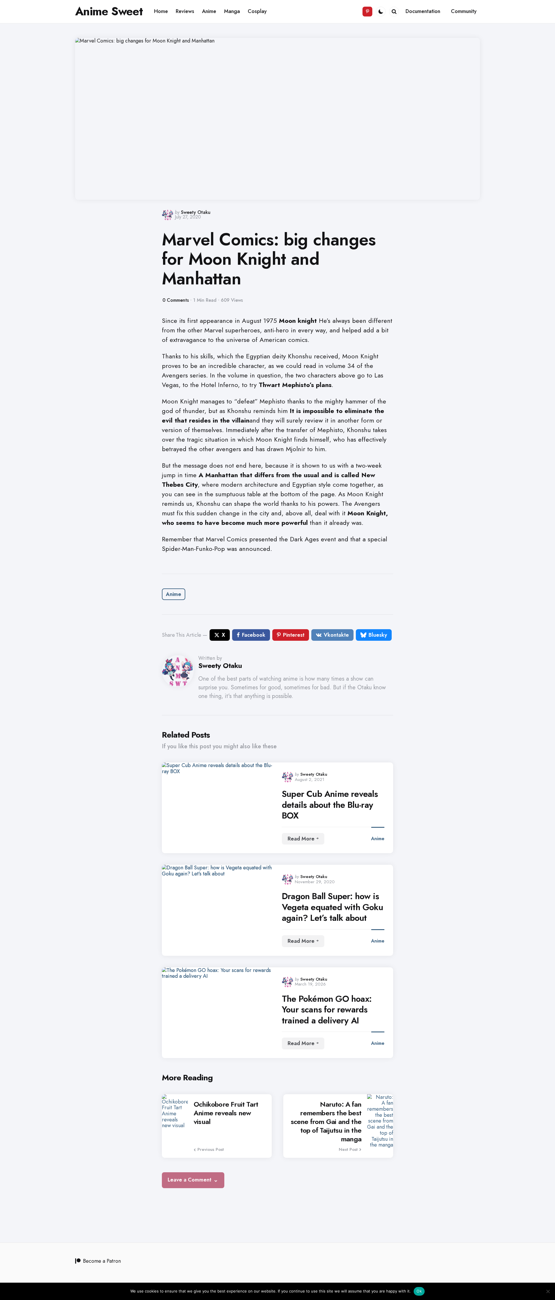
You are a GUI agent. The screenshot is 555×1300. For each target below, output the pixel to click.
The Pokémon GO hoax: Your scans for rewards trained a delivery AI (326, 1009)
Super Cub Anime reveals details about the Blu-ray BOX (330, 804)
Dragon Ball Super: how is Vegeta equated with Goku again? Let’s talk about (332, 907)
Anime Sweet (109, 11)
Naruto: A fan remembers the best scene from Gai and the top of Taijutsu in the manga (326, 1121)
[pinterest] (367, 11)
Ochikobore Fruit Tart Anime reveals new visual (226, 1113)
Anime (173, 594)
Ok (419, 1291)
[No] (548, 1291)
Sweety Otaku (195, 212)
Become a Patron (102, 1261)
